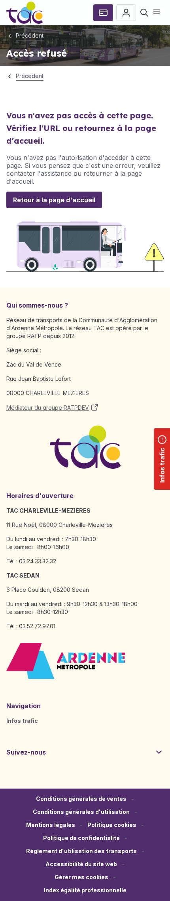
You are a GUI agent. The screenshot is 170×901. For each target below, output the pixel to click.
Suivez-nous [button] (26, 752)
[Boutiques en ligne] (103, 12)
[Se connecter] (126, 12)
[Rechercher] (144, 12)
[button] (81, 877)
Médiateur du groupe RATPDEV (47, 407)
